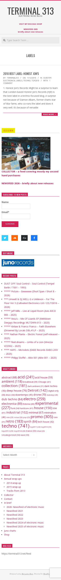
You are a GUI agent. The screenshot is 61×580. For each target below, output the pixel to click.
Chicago (44, 381)
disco (10, 394)
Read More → (49, 114)
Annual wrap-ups (13, 478)
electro (34, 398)
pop (26, 417)
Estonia (29, 403)
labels (19, 80)
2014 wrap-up (14, 482)
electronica (9, 80)
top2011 (35, 427)
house (43, 408)
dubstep (47, 78)
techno (27, 80)
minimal (36, 412)
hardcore (26, 408)
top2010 (35, 80)
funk (15, 408)
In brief (7, 502)
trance (31, 431)
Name (5, 202)
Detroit (37, 390)
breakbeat (30, 381)
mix (10, 417)
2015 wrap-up (14, 486)
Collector (9, 494)
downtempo (24, 394)
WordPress (47, 574)
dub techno (12, 399)
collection (14, 385)
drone (40, 394)
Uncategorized (11, 435)
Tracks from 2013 (16, 490)
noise (18, 417)
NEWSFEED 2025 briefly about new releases (30, 30)
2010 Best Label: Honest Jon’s (21, 73)
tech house (46, 421)
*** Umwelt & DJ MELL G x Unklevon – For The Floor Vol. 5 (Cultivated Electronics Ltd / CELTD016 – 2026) (31, 303)
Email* (5, 212)
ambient (12, 381)
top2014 (19, 431)
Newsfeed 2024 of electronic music (25, 522)
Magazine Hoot (27, 574)
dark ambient (35, 386)
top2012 (46, 427)
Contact (8, 498)
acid (26, 377)
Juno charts (10, 530)
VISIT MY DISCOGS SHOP (30, 24)
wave (24, 435)
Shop (6, 534)
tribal (41, 431)
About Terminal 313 (14, 474)
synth (30, 421)
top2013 (7, 431)
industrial (17, 412)
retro (14, 421)
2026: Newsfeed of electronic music (25, 507)
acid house (44, 377)
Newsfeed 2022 (15, 514)
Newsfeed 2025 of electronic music (25, 526)
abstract (9, 377)
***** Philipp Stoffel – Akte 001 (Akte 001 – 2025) (30, 357)
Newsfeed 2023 (15, 518)
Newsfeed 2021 (15, 510)
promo (42, 416)
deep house (17, 390)
